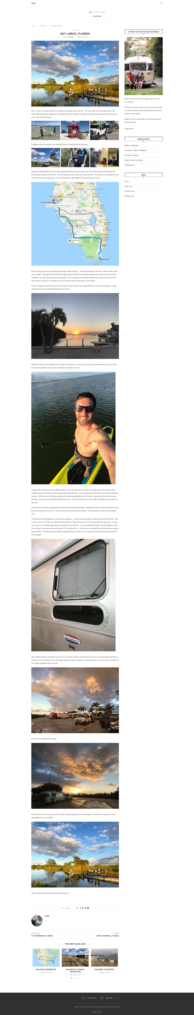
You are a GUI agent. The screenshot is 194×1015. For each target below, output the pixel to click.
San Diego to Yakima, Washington (135, 150)
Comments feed (129, 191)
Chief (72, 37)
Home (33, 3)
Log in (127, 181)
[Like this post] (78, 908)
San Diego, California (104, 969)
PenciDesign (115, 1007)
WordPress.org (129, 196)
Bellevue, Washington (46, 969)
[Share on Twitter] (83, 908)
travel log (43, 26)
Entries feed (128, 186)
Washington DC (129, 165)
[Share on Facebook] (80, 908)
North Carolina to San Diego (134, 160)
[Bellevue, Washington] (46, 958)
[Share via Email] (88, 908)
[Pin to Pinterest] (85, 908)
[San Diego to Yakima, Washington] (75, 958)
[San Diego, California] (104, 958)
